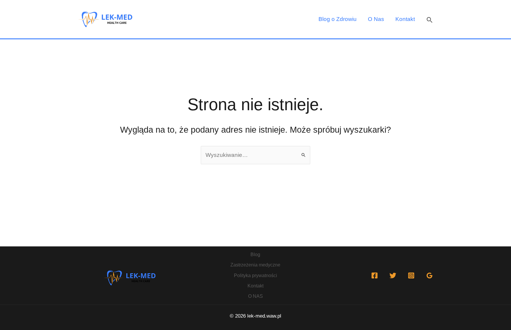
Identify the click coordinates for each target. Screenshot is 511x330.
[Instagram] (411, 275)
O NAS (255, 296)
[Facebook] (374, 275)
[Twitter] (392, 275)
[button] (429, 19)
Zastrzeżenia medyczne (255, 264)
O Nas (376, 19)
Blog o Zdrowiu (337, 19)
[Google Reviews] (429, 275)
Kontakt (405, 19)
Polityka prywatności (255, 275)
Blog (255, 254)
